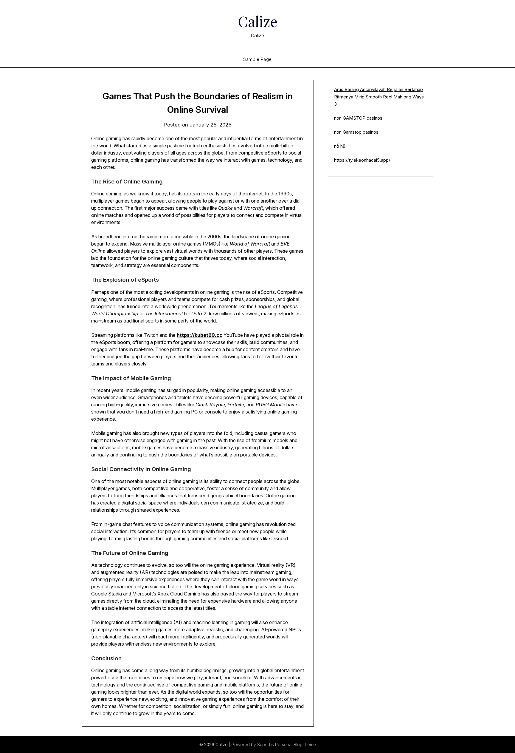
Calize (257, 21)
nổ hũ (339, 146)
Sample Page (257, 59)
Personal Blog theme (295, 744)
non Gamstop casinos (356, 132)
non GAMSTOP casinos (358, 118)
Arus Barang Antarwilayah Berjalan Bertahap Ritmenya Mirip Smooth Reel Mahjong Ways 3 (379, 97)
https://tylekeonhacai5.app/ (362, 160)
